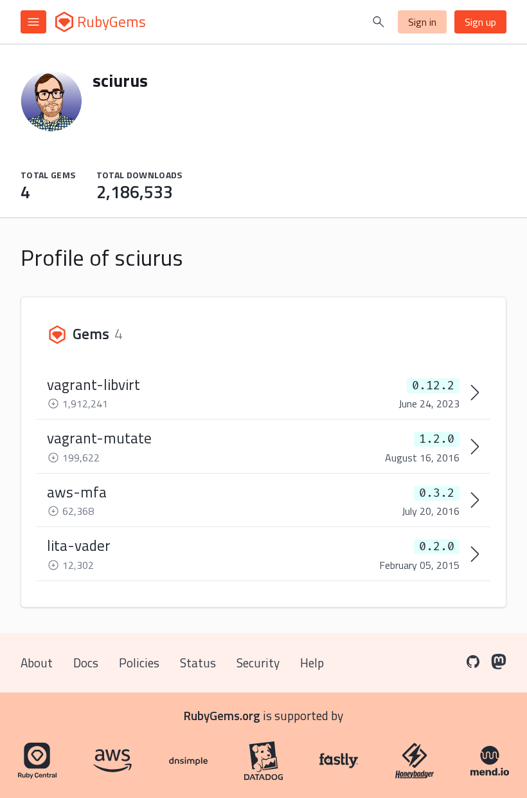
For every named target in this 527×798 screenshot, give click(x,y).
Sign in (422, 22)
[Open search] (378, 21)
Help (312, 662)
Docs (85, 662)
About (37, 662)
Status (198, 662)
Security (258, 662)
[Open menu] (33, 21)
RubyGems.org (222, 715)
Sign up (480, 22)
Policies (139, 662)
